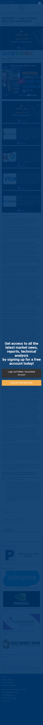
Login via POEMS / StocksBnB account (21, 373)
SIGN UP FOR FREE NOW (22, 383)
